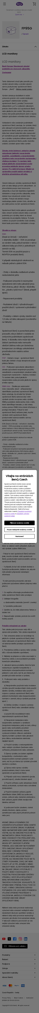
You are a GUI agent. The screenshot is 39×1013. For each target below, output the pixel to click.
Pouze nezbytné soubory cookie (19, 530)
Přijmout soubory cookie (19, 523)
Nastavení (19, 536)
